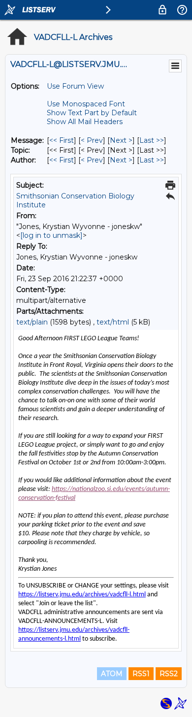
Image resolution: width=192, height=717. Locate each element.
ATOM (112, 673)
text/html (112, 322)
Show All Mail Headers (85, 121)
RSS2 (169, 673)
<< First (61, 140)
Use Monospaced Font (86, 103)
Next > (121, 140)
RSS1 (141, 673)
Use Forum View (75, 86)
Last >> (151, 140)
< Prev (92, 140)
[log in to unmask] (51, 235)
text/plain (32, 322)
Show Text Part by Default (92, 112)
